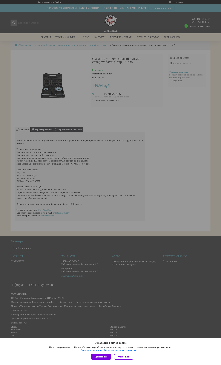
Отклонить (123, 356)
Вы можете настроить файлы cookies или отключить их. (109, 350)
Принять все (101, 356)
